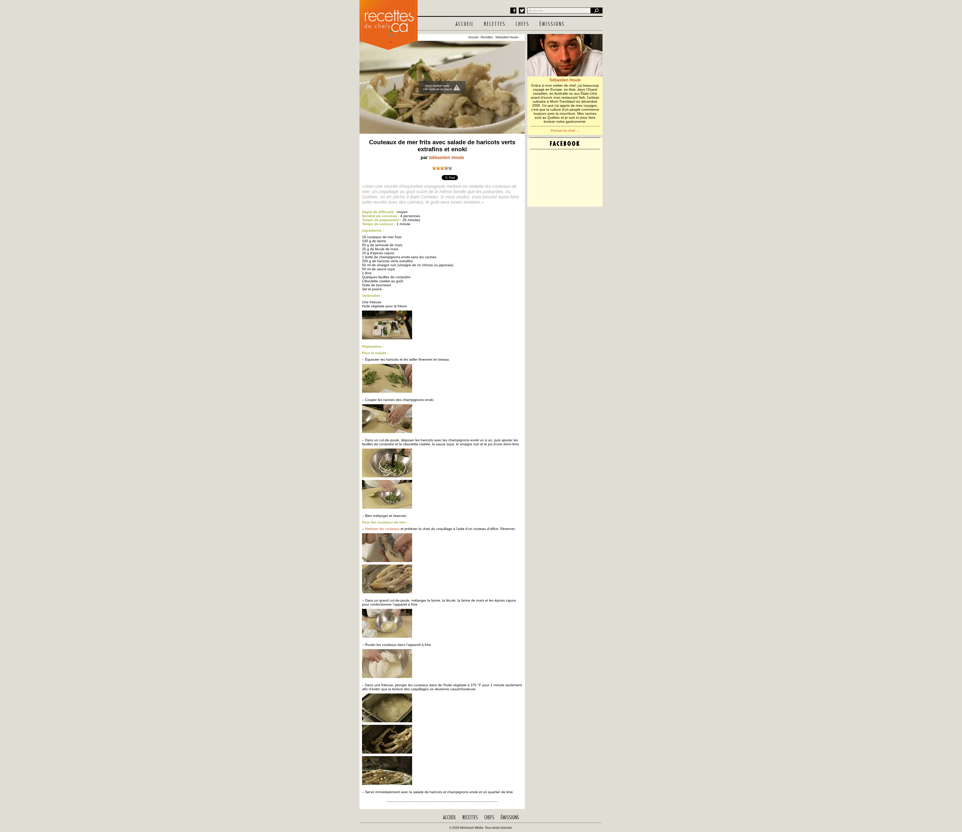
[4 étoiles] (446, 168)
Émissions (552, 24)
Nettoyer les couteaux (382, 529)
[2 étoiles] (438, 168)
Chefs (522, 24)
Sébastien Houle (506, 37)
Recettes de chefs (388, 24)
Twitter (522, 11)
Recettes (495, 24)
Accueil (464, 24)
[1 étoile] (434, 168)
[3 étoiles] (442, 168)
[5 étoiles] (450, 168)
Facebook (513, 11)
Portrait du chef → (565, 130)
